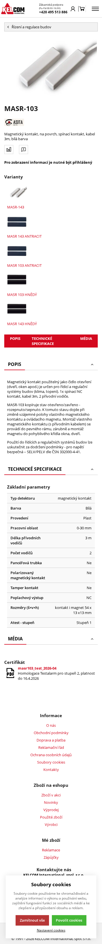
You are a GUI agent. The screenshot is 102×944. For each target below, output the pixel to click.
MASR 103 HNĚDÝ (22, 294)
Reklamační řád (51, 747)
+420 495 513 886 (53, 12)
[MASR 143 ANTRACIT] (17, 222)
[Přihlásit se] (72, 9)
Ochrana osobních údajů (51, 754)
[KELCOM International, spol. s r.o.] (13, 8)
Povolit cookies (69, 920)
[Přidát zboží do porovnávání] (8, 149)
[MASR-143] (17, 192)
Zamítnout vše (32, 920)
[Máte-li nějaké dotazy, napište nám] (23, 149)
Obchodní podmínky (51, 732)
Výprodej (51, 809)
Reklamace (51, 850)
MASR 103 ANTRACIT (24, 265)
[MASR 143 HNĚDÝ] (17, 309)
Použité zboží (51, 817)
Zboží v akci (51, 795)
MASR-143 (15, 207)
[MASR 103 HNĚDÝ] (17, 280)
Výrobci (51, 824)
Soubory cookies (51, 762)
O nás (51, 725)
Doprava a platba (51, 740)
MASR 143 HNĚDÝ (22, 323)
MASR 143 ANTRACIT (24, 236)
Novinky (51, 802)
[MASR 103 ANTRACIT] (17, 251)
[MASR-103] (51, 67)
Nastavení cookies (51, 930)
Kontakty (51, 769)
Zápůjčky (51, 857)
